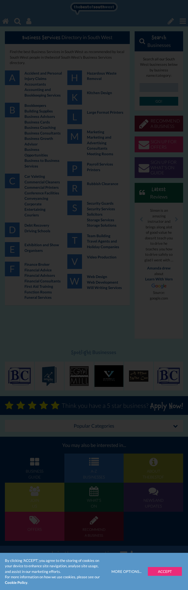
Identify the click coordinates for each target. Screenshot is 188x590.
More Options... (126, 571)
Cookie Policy (16, 582)
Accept (165, 571)
